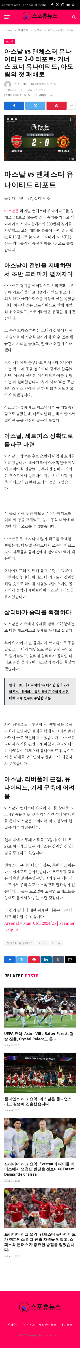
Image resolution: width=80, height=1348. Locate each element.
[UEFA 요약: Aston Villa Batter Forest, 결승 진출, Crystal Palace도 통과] (40, 1008)
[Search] (73, 17)
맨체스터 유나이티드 (19, 943)
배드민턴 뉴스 (47, 1324)
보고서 (9, 41)
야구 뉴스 (66, 1324)
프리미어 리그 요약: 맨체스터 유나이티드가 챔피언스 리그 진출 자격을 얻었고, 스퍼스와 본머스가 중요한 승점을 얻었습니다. (40, 1242)
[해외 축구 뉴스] (40, 17)
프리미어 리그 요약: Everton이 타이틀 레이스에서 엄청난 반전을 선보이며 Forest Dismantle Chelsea (39, 1168)
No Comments (19, 95)
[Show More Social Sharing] (72, 106)
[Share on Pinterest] (57, 106)
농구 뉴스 (29, 1324)
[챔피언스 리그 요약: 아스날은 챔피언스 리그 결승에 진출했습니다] (40, 1073)
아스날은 (12, 210)
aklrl (22, 84)
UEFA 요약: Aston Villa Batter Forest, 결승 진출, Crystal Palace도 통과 (39, 1036)
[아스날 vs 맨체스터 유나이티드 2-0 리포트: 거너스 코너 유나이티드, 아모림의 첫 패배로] (40, 138)
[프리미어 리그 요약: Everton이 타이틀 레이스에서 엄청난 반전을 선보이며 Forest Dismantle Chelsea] (40, 1138)
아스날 (56, 943)
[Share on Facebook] (14, 106)
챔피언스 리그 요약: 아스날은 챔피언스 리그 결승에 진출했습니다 (38, 1101)
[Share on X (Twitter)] (35, 106)
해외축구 (13, 1324)
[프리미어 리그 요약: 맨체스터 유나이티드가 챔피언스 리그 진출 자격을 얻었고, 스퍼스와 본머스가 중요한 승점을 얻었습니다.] (40, 1208)
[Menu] (7, 17)
